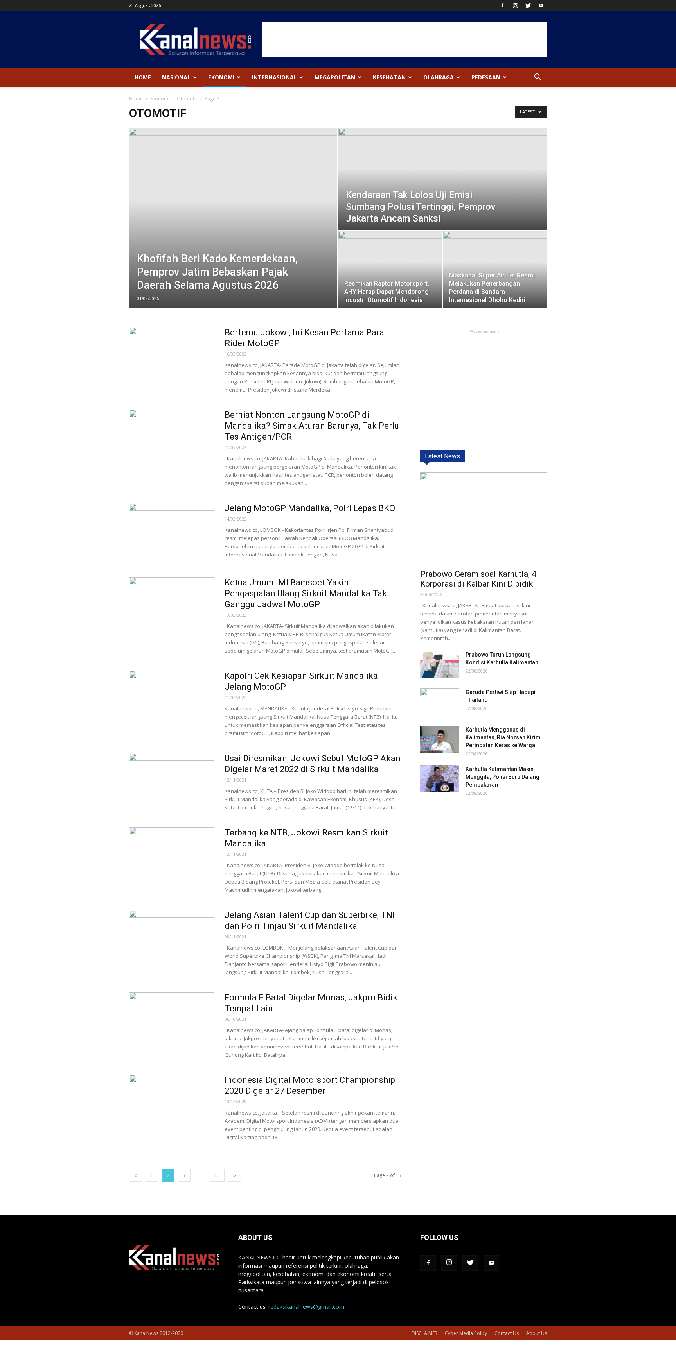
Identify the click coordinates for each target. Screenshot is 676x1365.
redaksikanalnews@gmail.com (306, 1306)
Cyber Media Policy (466, 1333)
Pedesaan (485, 77)
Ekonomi (221, 77)
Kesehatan (389, 77)
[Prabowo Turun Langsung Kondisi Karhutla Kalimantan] (439, 664)
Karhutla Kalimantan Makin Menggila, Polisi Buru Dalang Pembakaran (502, 777)
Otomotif (187, 98)
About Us (536, 1333)
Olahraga (438, 77)
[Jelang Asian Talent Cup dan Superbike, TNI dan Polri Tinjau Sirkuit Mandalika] (171, 939)
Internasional (274, 77)
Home (143, 77)
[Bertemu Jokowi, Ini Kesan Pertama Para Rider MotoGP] (171, 356)
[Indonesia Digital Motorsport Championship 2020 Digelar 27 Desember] (171, 1104)
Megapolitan (335, 77)
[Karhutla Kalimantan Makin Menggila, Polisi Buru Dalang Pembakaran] (439, 778)
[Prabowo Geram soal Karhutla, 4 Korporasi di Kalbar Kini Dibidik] (483, 518)
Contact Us (506, 1333)
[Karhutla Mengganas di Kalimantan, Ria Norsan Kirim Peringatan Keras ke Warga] (439, 739)
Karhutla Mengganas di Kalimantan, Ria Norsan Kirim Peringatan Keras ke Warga (503, 737)
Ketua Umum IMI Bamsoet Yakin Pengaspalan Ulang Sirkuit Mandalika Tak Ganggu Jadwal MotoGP (306, 593)
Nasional (176, 77)
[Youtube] (541, 5)
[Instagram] (515, 5)
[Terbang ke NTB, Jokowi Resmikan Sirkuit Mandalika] (171, 856)
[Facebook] (502, 5)
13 (217, 1175)
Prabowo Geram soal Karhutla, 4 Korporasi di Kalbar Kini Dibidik (478, 579)
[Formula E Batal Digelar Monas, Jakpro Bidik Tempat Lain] (171, 1021)
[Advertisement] (404, 39)
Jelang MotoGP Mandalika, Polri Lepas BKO (310, 508)
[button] (537, 78)
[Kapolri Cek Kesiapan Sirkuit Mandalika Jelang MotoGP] (171, 700)
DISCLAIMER (424, 1333)
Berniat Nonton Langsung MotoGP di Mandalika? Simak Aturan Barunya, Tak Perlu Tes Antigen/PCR (312, 426)
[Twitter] (528, 5)
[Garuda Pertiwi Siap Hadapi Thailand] (439, 702)
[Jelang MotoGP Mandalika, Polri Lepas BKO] (171, 532)
